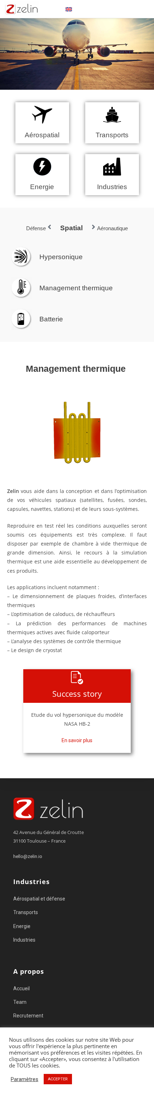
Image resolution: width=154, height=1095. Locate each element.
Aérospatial (42, 135)
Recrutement (28, 1015)
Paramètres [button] (24, 1079)
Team (20, 1002)
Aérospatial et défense (39, 899)
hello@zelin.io (27, 856)
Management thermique (76, 288)
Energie (42, 187)
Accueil (21, 988)
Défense (36, 228)
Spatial (71, 228)
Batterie (51, 319)
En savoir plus (77, 740)
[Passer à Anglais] (69, 9)
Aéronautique (112, 228)
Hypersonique (61, 257)
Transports (112, 135)
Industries (112, 187)
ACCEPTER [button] (58, 1079)
